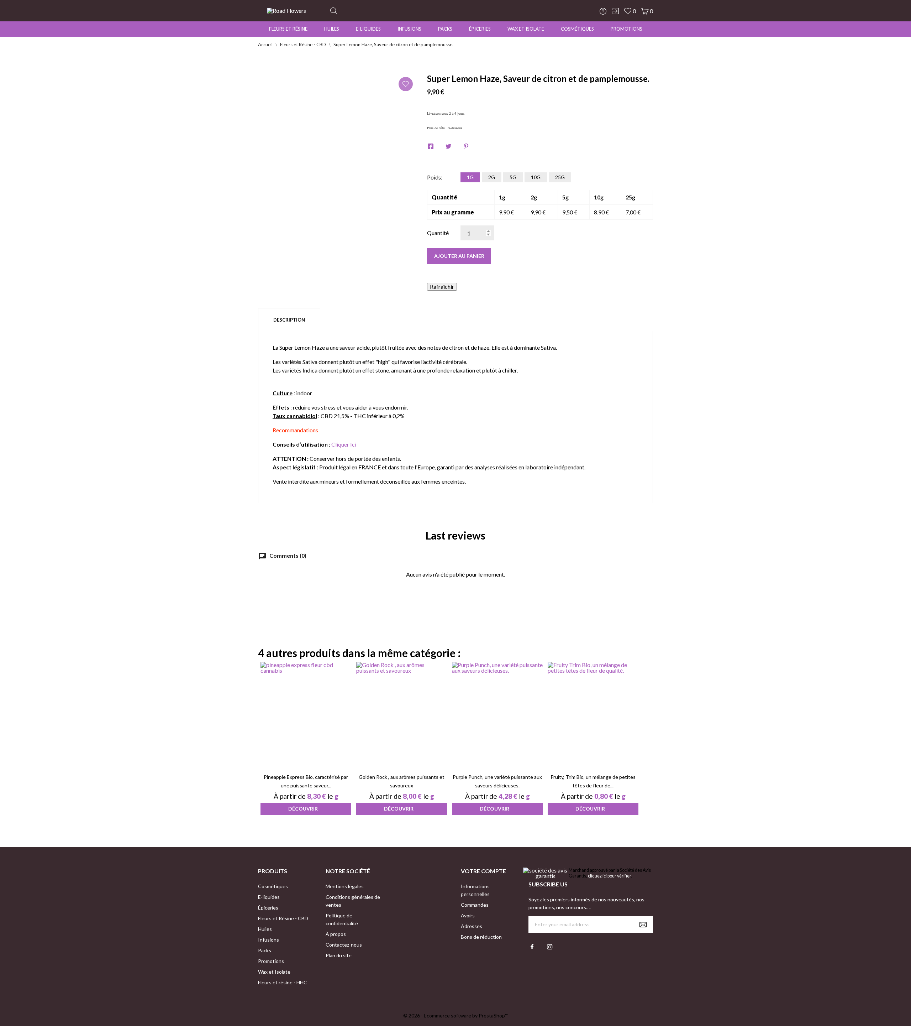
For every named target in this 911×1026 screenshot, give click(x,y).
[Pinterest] (466, 146)
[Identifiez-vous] (615, 11)
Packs (445, 29)
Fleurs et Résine (288, 29)
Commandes (475, 905)
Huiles (331, 29)
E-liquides (368, 29)
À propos (336, 934)
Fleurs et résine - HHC (282, 982)
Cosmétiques (577, 29)
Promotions (626, 29)
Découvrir (303, 809)
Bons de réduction (481, 937)
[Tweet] (448, 146)
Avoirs (468, 915)
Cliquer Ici (343, 444)
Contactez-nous (344, 945)
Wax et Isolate (525, 29)
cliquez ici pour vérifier (609, 876)
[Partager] (430, 146)
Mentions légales (345, 886)
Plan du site (339, 955)
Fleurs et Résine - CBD (283, 918)
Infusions (409, 29)
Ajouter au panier (459, 256)
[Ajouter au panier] (297, 757)
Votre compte (483, 871)
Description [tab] (289, 320)
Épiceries (480, 29)
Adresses (471, 926)
